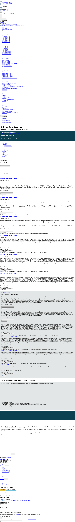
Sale (3, 153)
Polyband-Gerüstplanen (8, 146)
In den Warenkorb (3, 213)
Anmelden (2, 22)
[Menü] (1, 12)
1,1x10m (6, 133)
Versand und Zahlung (5, 472)
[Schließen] (0, 521)
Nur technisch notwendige (4, 520)
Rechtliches (2, 479)
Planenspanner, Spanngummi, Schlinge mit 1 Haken (9, 336)
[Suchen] (11, 13)
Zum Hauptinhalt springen (4, 0)
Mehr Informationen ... (32, 519)
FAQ (3, 476)
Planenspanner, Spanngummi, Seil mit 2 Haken (9, 350)
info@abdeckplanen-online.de (7, 2)
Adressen (11, 24)
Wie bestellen (4, 469)
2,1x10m (12, 133)
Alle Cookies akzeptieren (18, 520)
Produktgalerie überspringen (6, 292)
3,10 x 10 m (6, 173)
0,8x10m (3, 133)
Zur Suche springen (12, 0)
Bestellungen (15, 24)
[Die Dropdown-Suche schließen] (13, 13)
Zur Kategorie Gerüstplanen (6, 58)
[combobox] (5, 13)
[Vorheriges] (2, 376)
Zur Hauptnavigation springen (20, 0)
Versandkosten (17, 514)
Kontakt (3, 156)
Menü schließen (4, 20)
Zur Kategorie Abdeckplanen (7, 29)
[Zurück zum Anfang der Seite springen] (1, 518)
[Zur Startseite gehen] (4, 10)
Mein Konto (4, 18)
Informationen (2, 465)
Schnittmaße (4, 474)
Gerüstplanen (4, 144)
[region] (37, 334)
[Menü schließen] (2, 30)
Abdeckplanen (4, 143)
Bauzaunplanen (6, 149)
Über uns (3, 467)
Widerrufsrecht (4, 482)
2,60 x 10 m (6, 172)
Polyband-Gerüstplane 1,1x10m (8, 197)
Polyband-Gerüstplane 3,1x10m (8, 273)
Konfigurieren (11, 520)
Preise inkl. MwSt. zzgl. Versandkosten (6, 231)
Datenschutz (4, 483)
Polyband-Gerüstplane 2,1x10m (8, 235)
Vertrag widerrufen (3, 464)
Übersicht (2, 24)
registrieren (4, 23)
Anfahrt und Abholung (6, 471)
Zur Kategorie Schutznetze (6, 81)
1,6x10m (9, 133)
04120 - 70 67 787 (9, 3)
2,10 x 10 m (6, 171)
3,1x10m (18, 133)
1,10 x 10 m (6, 169)
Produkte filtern (4, 160)
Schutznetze (4, 151)
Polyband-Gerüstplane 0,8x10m (8, 178)
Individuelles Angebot (6, 470)
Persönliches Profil (7, 24)
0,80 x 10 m (6, 168)
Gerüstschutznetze (5, 150)
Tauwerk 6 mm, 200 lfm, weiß (6, 364)
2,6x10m (15, 133)
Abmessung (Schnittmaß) (5, 166)
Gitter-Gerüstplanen (7, 145)
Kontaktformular (8, 457)
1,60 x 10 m (6, 170)
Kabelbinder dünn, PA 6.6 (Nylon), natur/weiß (8, 322)
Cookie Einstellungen (5, 484)
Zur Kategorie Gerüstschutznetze (7, 71)
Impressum (4, 481)
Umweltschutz (4, 155)
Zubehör (3, 152)
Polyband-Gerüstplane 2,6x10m (8, 254)
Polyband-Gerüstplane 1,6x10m (8, 216)
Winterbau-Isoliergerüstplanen (9, 148)
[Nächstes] (5, 376)
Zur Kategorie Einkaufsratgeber (7, 109)
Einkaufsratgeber (5, 154)
